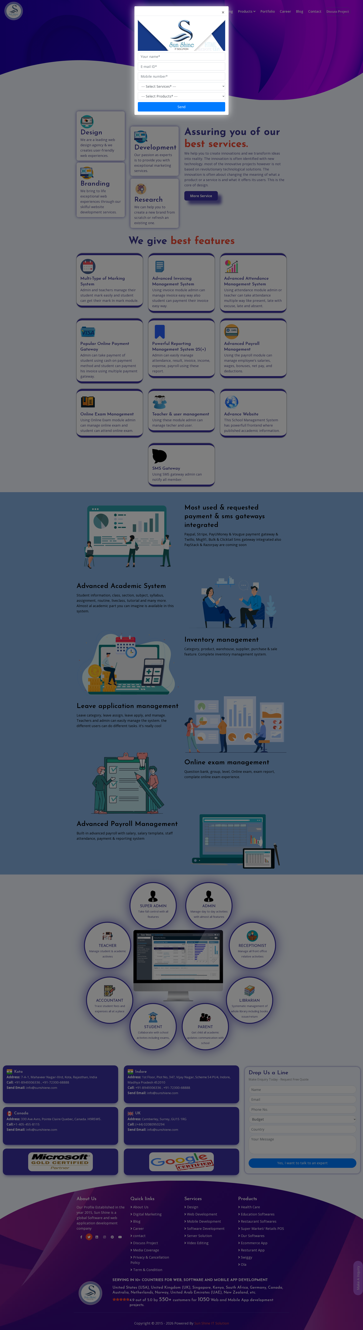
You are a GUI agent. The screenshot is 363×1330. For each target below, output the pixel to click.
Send (181, 107)
